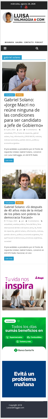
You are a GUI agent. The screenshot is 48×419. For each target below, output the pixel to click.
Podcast (39, 42)
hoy (11, 136)
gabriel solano (20, 231)
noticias (38, 136)
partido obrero (25, 140)
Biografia (9, 42)
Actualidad (9, 95)
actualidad (8, 133)
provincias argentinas (33, 238)
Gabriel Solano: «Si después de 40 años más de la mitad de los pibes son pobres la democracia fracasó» (23, 212)
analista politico (19, 224)
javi (20, 130)
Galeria (19, 42)
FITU (15, 133)
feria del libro (31, 224)
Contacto (29, 42)
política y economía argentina (28, 234)
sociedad (7, 241)
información (18, 136)
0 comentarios (31, 130)
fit (35, 228)
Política (19, 95)
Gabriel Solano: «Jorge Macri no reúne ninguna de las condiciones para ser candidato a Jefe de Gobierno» (23, 112)
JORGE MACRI (29, 136)
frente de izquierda (25, 133)
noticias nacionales (11, 140)
